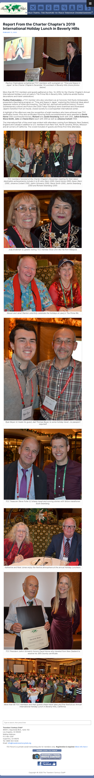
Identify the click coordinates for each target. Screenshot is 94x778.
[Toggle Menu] (90, 3)
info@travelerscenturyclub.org (19, 743)
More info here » (81, 747)
